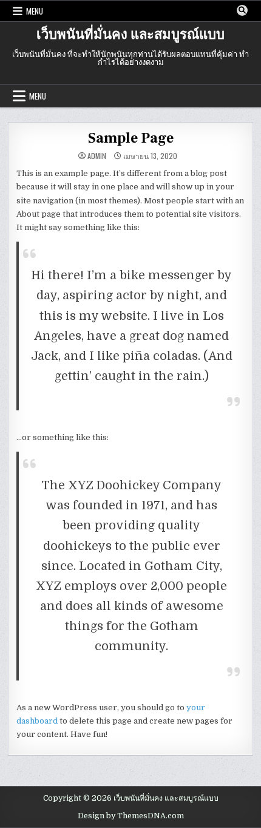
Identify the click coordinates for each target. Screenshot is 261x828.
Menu (34, 11)
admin (96, 156)
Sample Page (131, 138)
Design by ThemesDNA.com (131, 816)
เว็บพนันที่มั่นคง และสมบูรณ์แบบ (130, 34)
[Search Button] (242, 10)
